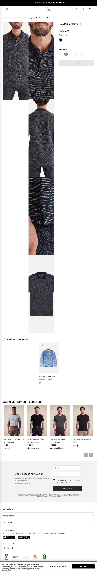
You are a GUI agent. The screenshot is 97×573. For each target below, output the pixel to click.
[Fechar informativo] (94, 3)
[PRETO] (60, 39)
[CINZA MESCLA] (9, 448)
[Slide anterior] (86, 455)
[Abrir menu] (7, 9)
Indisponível (76, 63)
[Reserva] (48, 9)
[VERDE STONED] (38, 448)
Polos (23, 18)
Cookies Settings (58, 566)
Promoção (30, 18)
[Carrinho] (90, 9)
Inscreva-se (67, 488)
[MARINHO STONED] (5, 448)
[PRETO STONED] (36, 448)
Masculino (15, 18)
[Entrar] (83, 9)
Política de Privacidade (22, 483)
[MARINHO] (34, 448)
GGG (81, 54)
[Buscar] (77, 9)
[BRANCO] (7, 448)
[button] (16, 61)
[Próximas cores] (40, 448)
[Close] (94, 564)
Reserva (7, 18)
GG (76, 54)
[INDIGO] (39, 383)
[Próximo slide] (91, 455)
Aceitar (83, 566)
